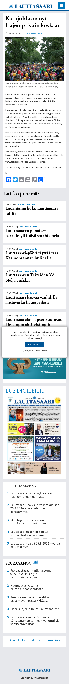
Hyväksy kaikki (34, 344)
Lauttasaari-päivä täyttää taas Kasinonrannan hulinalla (31, 255)
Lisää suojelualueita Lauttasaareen (34, 609)
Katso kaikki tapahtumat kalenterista (34, 640)
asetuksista (40, 334)
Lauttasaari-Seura (28, 204)
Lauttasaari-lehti (34, 33)
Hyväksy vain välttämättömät (34, 350)
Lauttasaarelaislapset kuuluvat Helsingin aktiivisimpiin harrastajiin (33, 324)
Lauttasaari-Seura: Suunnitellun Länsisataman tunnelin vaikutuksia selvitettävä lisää (35, 620)
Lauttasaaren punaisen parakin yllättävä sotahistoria (32, 233)
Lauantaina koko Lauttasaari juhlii (31, 211)
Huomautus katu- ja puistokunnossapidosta (26, 587)
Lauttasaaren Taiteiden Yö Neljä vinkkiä (30, 277)
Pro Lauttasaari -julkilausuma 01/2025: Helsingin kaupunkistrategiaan (30, 573)
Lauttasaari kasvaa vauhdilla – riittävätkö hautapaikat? (33, 300)
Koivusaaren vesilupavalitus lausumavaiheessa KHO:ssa (30, 599)
